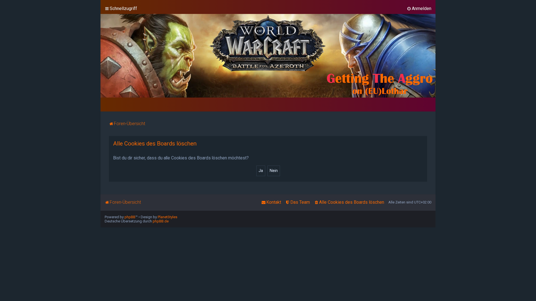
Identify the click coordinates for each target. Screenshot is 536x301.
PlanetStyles (167, 217)
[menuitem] (419, 9)
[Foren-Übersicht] (268, 56)
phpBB (130, 217)
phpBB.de (161, 221)
